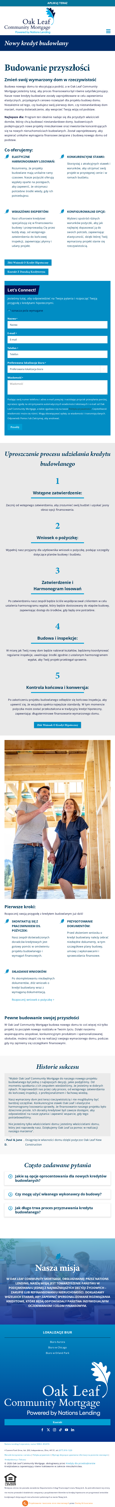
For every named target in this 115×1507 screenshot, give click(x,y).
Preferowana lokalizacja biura (26, 362)
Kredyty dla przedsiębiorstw (80, 1463)
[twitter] (48, 1429)
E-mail (12, 333)
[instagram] (54, 1429)
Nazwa (12, 318)
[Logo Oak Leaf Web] (29, 9)
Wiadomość (15, 377)
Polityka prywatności (80, 408)
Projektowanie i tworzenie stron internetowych (49, 1503)
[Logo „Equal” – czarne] (10, 1474)
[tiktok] (60, 1429)
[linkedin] (72, 1429)
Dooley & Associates (84, 1503)
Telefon (12, 348)
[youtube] (66, 1429)
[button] (57, 1178)
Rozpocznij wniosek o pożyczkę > (33, 999)
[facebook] (42, 1429)
